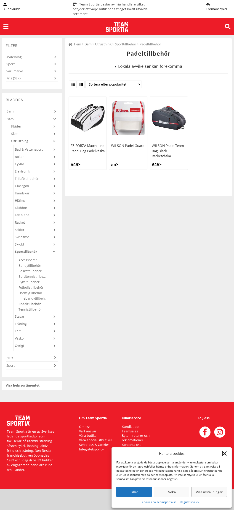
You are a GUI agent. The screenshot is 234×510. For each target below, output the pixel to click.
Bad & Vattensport (29, 149)
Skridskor (22, 237)
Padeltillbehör (30, 304)
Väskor (20, 338)
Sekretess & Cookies (94, 444)
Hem (77, 44)
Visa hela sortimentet (23, 385)
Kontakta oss (131, 444)
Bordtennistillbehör (33, 276)
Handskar (22, 193)
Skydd (19, 244)
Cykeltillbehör (29, 282)
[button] (224, 453)
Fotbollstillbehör (31, 287)
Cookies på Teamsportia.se (159, 502)
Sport (10, 365)
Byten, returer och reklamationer (136, 437)
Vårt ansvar (87, 431)
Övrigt (19, 345)
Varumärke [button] (14, 71)
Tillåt (134, 492)
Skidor (19, 230)
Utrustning (103, 44)
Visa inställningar (209, 492)
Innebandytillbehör (33, 298)
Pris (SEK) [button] (13, 78)
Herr (9, 358)
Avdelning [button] (14, 57)
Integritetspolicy (189, 502)
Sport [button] (10, 64)
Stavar (19, 316)
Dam (88, 44)
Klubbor (21, 208)
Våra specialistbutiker (95, 440)
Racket (20, 222)
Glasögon (22, 186)
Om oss (84, 426)
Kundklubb (130, 426)
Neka (172, 492)
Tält (18, 331)
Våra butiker (88, 435)
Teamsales (130, 431)
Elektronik (22, 171)
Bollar (19, 156)
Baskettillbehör (30, 271)
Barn (10, 111)
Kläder (16, 126)
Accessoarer (28, 260)
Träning (21, 324)
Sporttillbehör (125, 44)
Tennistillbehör (30, 309)
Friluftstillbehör (27, 178)
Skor (14, 133)
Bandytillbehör (30, 265)
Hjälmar (21, 200)
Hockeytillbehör (30, 293)
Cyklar (19, 164)
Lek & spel (22, 215)
